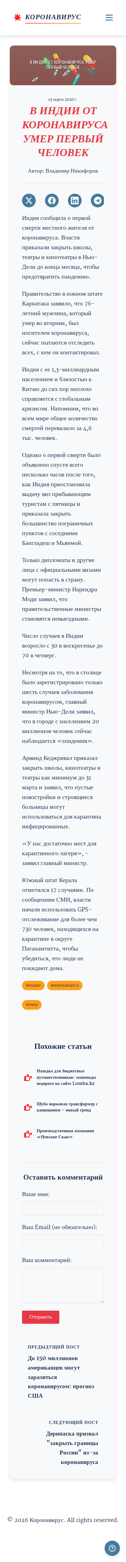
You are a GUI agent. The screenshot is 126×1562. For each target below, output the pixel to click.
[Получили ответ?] (112, 1548)
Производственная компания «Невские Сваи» (65, 1134)
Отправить (40, 1317)
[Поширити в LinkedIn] (75, 200)
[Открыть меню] (109, 17)
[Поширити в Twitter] (29, 200)
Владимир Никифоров (72, 171)
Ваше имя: (36, 1194)
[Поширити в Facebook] (52, 200)
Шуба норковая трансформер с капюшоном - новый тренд (67, 1107)
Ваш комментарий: (47, 1260)
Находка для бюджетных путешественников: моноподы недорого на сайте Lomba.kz (66, 1077)
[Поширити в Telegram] (98, 200)
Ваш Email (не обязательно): (59, 1227)
